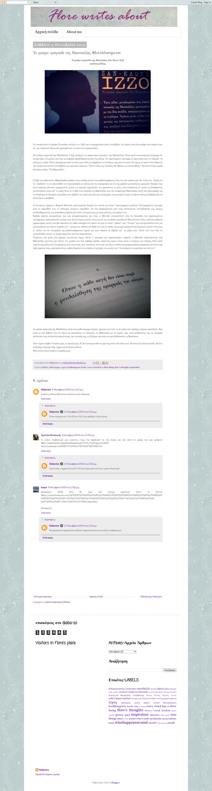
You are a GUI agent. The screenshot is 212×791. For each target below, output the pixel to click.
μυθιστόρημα (54, 367)
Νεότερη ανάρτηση (43, 596)
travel (111, 723)
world (152, 723)
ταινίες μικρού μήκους (166, 698)
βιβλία (45, 367)
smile (146, 719)
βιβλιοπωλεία (170, 689)
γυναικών (123, 692)
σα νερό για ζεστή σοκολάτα (143, 698)
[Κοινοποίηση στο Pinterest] (106, 363)
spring (165, 719)
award (156, 703)
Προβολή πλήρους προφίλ (48, 774)
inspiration (135, 367)
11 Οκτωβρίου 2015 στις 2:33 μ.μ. (80, 526)
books (83, 367)
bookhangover (73, 367)
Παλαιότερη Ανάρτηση (151, 596)
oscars (126, 719)
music (120, 719)
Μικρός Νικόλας (153, 695)
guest (127, 715)
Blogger (115, 783)
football (156, 711)
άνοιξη (154, 689)
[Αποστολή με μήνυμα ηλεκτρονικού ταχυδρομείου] (94, 363)
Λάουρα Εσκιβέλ (169, 692)
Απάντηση (46, 399)
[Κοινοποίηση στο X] (100, 363)
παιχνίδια (126, 698)
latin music (165, 715)
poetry (132, 719)
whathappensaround (131, 723)
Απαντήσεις (49, 406)
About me (74, 31)
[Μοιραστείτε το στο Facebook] (103, 363)
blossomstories (169, 703)
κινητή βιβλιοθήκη (156, 692)
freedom (165, 710)
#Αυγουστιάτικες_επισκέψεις (122, 689)
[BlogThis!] (97, 363)
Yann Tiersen (162, 723)
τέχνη (63, 367)
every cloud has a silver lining (100, 367)
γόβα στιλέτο (114, 692)
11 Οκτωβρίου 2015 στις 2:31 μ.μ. (80, 412)
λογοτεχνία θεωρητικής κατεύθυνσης (126, 695)
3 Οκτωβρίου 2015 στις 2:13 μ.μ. (67, 390)
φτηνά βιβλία (142, 703)
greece (119, 715)
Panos (44, 487)
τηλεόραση (126, 703)
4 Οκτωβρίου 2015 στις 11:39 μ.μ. (78, 435)
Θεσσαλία (143, 692)
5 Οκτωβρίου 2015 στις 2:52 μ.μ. (64, 487)
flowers (148, 711)
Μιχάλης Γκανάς (169, 695)
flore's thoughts (122, 367)
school (139, 719)
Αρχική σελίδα (46, 31)
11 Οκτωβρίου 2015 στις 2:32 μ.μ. (80, 464)
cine (136, 706)
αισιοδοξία (143, 688)
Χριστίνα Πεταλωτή (51, 435)
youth (171, 723)
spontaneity (155, 719)
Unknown (46, 390)
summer (172, 719)
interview (154, 715)
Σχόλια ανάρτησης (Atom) (57, 602)
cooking (142, 706)
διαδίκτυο (133, 692)
